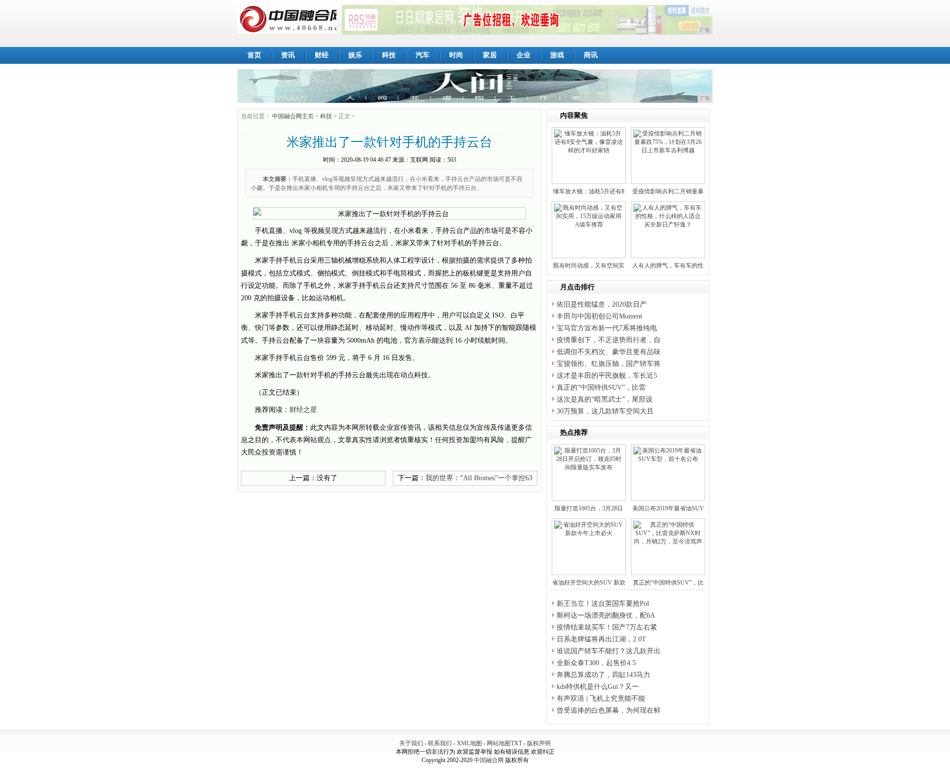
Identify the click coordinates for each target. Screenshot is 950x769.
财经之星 (303, 409)
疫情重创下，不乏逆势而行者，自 (609, 340)
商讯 (591, 55)
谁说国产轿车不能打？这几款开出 (609, 651)
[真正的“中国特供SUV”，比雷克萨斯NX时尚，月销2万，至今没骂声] (668, 532)
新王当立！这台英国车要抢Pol (603, 603)
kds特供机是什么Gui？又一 (598, 686)
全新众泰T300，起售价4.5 (596, 663)
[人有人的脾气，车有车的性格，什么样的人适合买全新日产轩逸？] (668, 215)
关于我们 (411, 743)
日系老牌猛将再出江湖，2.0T (601, 639)
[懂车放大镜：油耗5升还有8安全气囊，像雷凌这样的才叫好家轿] (588, 141)
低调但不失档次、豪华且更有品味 (609, 352)
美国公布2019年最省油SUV (668, 508)
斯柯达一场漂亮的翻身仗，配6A (606, 615)
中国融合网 (489, 760)
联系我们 (440, 743)
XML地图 (469, 743)
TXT (516, 743)
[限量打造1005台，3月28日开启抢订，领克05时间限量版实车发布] (588, 458)
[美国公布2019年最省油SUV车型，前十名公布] (668, 454)
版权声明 (539, 743)
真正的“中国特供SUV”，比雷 (601, 387)
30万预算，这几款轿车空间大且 (605, 411)
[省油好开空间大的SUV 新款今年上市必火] (588, 528)
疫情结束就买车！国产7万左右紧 (607, 627)
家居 (490, 55)
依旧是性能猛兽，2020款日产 (602, 304)
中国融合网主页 (293, 116)
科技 (389, 55)
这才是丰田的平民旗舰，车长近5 (607, 375)
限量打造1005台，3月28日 (589, 508)
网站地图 (499, 743)
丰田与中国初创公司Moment (599, 316)
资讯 (288, 55)
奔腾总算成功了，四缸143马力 (603, 675)
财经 (322, 55)
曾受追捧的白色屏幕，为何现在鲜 (609, 710)
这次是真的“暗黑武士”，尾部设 (605, 399)
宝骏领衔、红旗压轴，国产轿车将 (609, 363)
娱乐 (355, 55)
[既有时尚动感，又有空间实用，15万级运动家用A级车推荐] (588, 215)
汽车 (422, 55)
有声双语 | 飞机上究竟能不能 (601, 698)
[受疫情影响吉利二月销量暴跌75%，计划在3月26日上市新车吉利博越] (668, 141)
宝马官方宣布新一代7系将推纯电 (607, 328)
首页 (254, 55)
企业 (523, 55)
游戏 (557, 55)
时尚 (456, 55)
